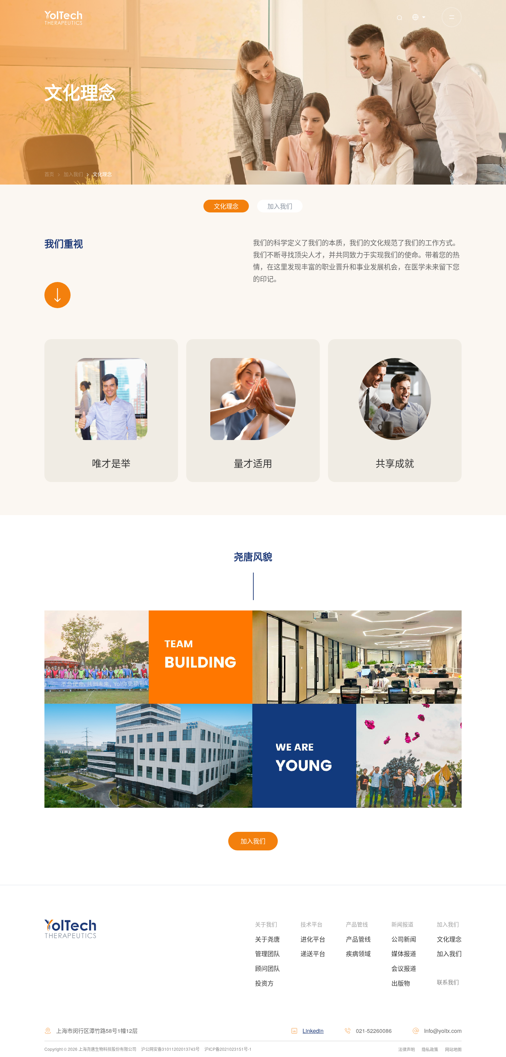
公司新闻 (403, 938)
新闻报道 (402, 924)
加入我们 (73, 173)
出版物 (400, 982)
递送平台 (313, 953)
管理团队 (267, 953)
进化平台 (313, 938)
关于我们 (266, 924)
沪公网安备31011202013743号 (170, 1049)
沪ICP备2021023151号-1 (226, 1049)
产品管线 (357, 924)
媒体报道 (403, 953)
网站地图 (453, 1049)
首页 (49, 173)
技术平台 (312, 924)
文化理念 (102, 173)
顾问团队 (267, 968)
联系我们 (448, 982)
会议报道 (403, 968)
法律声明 (406, 1049)
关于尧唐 (267, 938)
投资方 (264, 982)
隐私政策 (430, 1049)
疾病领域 (358, 953)
